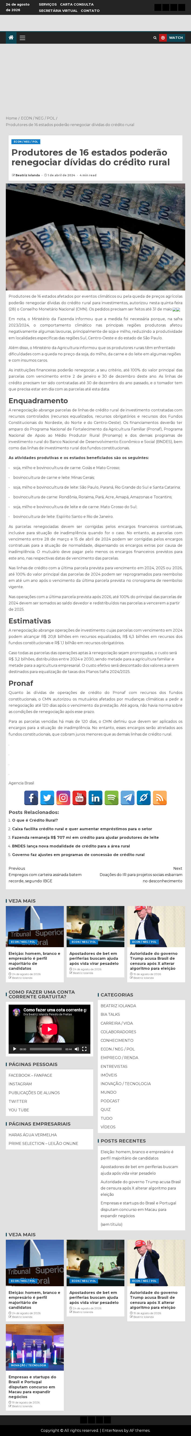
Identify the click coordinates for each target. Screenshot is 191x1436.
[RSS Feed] (159, 797)
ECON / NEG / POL (26, 141)
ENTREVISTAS (114, 1066)
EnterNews (112, 1430)
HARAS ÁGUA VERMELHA (33, 1135)
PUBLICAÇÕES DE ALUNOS (34, 1093)
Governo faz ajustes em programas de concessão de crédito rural (78, 855)
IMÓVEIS (109, 1075)
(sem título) (112, 1224)
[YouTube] (79, 797)
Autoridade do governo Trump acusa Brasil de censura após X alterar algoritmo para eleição (141, 1188)
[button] (22, 37)
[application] (49, 1029)
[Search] (155, 37)
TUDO (107, 1118)
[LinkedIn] (95, 797)
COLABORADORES (118, 1032)
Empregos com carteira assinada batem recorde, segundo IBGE (45, 874)
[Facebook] (31, 797)
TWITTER (18, 1101)
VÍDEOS (108, 1127)
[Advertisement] (95, 80)
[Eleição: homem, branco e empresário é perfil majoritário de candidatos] (35, 926)
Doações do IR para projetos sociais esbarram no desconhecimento (141, 874)
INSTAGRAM (20, 1084)
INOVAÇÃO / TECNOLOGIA (126, 1084)
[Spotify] (111, 797)
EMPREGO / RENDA (119, 1058)
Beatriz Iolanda (28, 175)
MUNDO (108, 1092)
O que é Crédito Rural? (35, 820)
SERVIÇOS (48, 4)
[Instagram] (63, 797)
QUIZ (106, 1109)
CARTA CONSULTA (77, 4)
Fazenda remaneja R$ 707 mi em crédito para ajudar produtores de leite (85, 837)
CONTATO (90, 11)
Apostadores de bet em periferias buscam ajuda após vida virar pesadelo (94, 958)
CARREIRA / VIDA (117, 1023)
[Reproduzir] (14, 1049)
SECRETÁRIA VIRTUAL (58, 11)
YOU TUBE (19, 1110)
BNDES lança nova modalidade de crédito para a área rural (71, 846)
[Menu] (22, 37)
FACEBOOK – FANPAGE (30, 1075)
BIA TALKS (110, 1014)
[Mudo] (77, 1049)
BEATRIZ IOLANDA (118, 1006)
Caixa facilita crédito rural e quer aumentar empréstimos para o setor (82, 829)
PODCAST (110, 1101)
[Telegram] (127, 797)
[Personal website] (143, 797)
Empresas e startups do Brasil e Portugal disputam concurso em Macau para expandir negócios (138, 1209)
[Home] (11, 37)
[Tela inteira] (84, 1049)
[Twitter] (47, 797)
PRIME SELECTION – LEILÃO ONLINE (43, 1143)
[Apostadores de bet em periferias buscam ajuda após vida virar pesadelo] (96, 926)
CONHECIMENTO (117, 1040)
